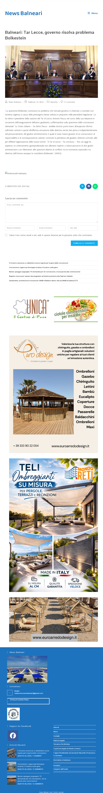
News (56, 732)
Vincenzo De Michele (62, 744)
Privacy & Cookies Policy (19, 700)
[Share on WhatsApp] (95, 186)
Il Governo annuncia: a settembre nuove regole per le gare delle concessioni (38, 263)
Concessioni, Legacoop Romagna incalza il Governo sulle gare (33, 267)
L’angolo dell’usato (61, 769)
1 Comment (37, 756)
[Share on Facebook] (88, 186)
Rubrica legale (59, 740)
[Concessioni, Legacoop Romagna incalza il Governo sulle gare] (11, 766)
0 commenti (69, 102)
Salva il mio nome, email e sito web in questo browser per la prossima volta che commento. (50, 235)
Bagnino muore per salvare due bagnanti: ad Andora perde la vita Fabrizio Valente (41, 276)
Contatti (57, 736)
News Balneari (23, 13)
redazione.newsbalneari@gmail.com (28, 693)
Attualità (53, 102)
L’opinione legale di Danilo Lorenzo (67, 749)
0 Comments (38, 769)
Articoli (56, 727)
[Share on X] (82, 186)
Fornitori (57, 765)
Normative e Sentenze (62, 760)
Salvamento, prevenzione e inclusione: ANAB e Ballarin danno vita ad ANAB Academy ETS (43, 281)
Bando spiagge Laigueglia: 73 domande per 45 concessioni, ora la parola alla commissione (44, 272)
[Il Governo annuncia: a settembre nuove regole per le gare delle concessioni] (11, 753)
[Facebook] (13, 735)
